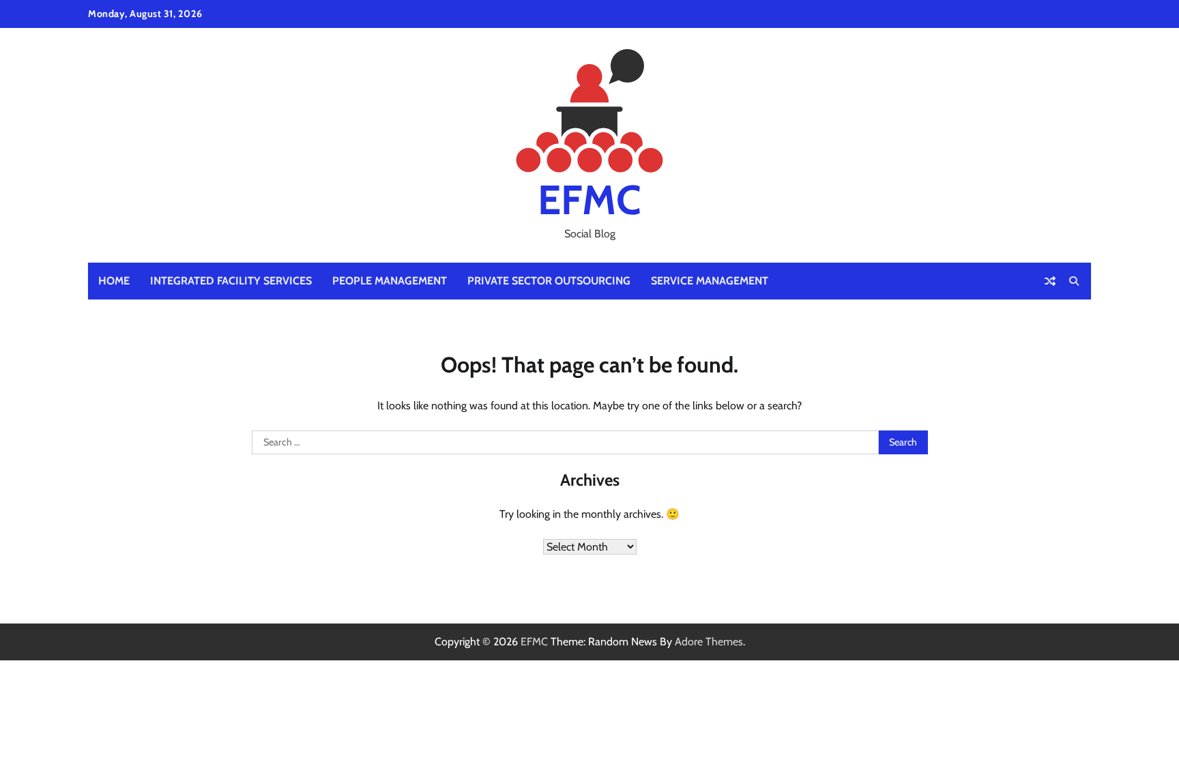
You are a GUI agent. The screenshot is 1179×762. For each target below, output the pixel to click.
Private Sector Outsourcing (548, 280)
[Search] (1074, 281)
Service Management (709, 280)
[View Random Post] (1050, 281)
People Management (389, 280)
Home (114, 280)
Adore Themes (709, 641)
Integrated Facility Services (231, 280)
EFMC (589, 199)
